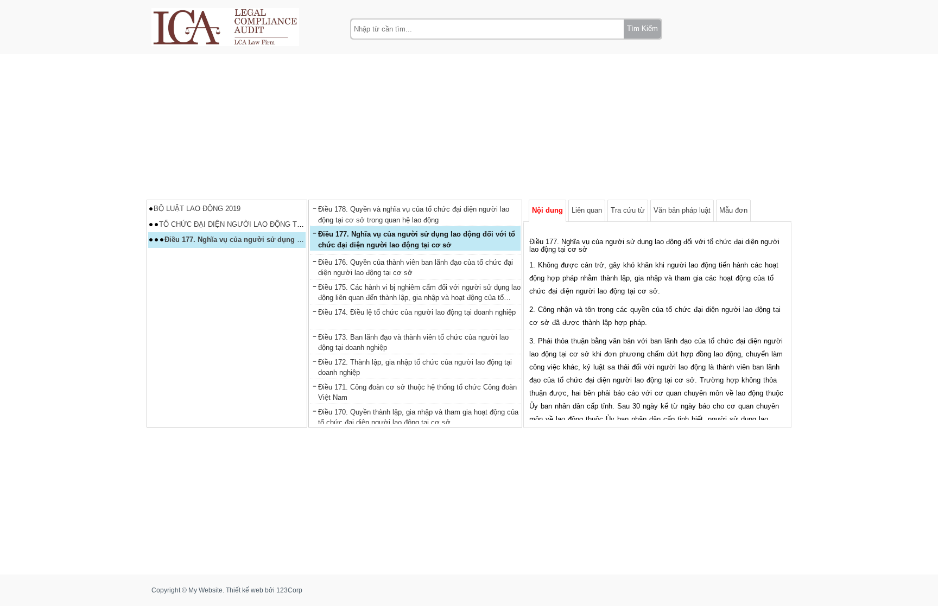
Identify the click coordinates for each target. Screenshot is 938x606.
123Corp (289, 590)
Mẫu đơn (733, 210)
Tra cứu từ (628, 210)
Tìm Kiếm (642, 28)
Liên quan (587, 210)
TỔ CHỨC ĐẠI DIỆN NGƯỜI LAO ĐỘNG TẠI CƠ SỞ (244, 224)
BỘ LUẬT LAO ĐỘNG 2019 (197, 209)
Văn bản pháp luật (682, 210)
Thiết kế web (244, 590)
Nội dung (547, 210)
